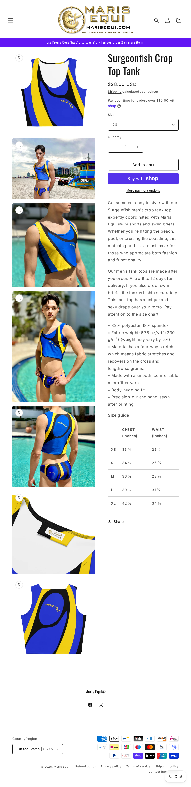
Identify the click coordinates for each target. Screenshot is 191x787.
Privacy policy (111, 766)
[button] (10, 20)
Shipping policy (167, 766)
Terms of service (138, 766)
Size (111, 115)
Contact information (164, 771)
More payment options (143, 190)
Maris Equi (62, 766)
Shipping (115, 91)
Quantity (114, 137)
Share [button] (119, 521)
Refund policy (85, 766)
